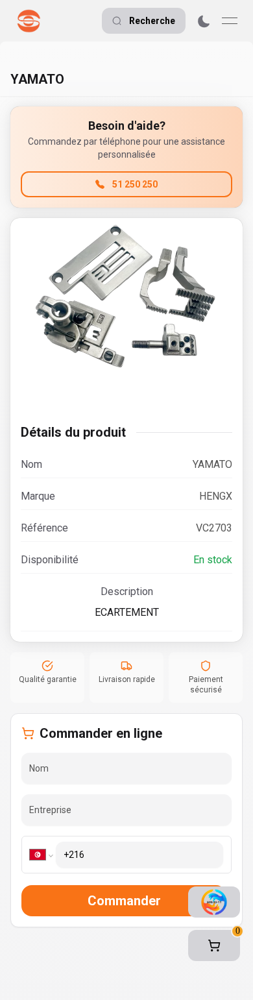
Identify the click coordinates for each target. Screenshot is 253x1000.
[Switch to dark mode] (203, 21)
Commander (124, 901)
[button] (214, 945)
